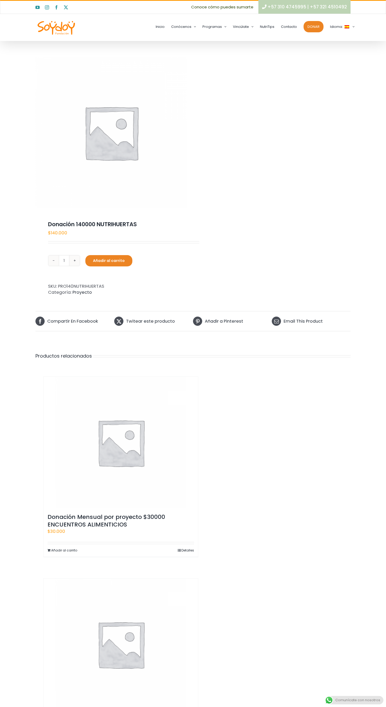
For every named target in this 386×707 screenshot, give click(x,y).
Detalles (187, 550)
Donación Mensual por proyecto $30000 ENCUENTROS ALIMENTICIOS (106, 521)
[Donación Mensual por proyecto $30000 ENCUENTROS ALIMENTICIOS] (121, 442)
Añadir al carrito (109, 260)
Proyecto (82, 292)
